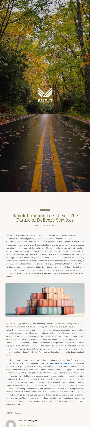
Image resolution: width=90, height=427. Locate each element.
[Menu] (45, 199)
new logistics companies (61, 363)
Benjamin (52, 225)
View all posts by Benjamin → (28, 425)
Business (45, 210)
